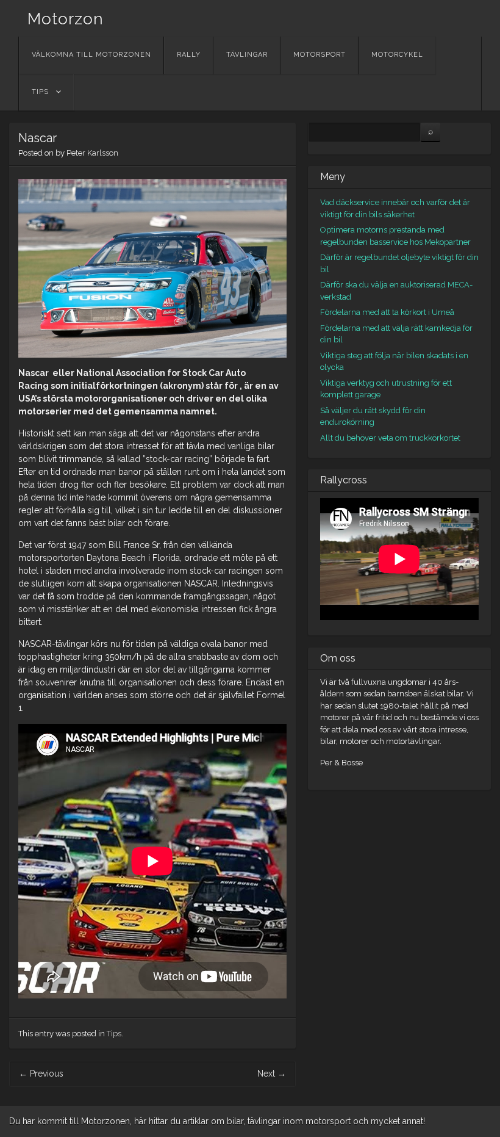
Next (271, 1073)
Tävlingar (247, 55)
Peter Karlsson (92, 152)
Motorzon (65, 19)
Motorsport (319, 55)
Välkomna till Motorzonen (91, 55)
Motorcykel (397, 55)
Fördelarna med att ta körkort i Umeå (387, 312)
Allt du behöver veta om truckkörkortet (390, 437)
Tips (40, 92)
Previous (41, 1073)
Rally (189, 55)
